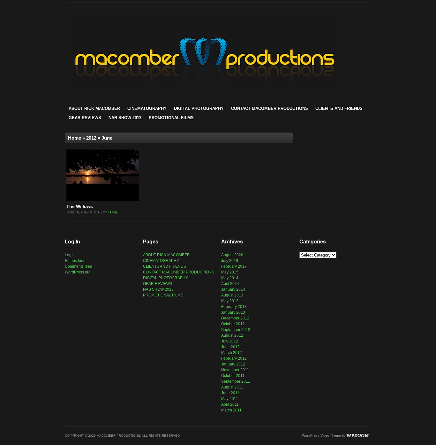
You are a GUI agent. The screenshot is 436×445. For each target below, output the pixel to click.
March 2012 (231, 352)
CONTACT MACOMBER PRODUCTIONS (269, 108)
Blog (113, 212)
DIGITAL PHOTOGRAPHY (199, 108)
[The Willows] (102, 199)
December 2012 (235, 318)
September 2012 (235, 329)
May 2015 (229, 272)
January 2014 (233, 289)
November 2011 (235, 370)
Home (74, 138)
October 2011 (232, 375)
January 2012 (233, 364)
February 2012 (234, 358)
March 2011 (231, 410)
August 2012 (232, 335)
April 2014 (230, 283)
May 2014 (229, 278)
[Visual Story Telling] (204, 93)
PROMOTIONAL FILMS (171, 117)
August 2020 (232, 255)
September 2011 (235, 381)
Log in (70, 255)
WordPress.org (78, 272)
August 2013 (232, 295)
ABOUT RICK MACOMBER (94, 108)
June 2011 (230, 393)
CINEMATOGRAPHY (147, 108)
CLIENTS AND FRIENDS (339, 108)
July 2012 (229, 341)
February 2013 (234, 306)
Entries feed (75, 260)
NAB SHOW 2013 (125, 117)
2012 (91, 138)
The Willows (79, 206)
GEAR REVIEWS (85, 117)
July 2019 (229, 260)
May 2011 (229, 398)
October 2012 (233, 324)
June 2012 (230, 347)
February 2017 (234, 266)
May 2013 (229, 301)
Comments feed (78, 266)
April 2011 (230, 404)
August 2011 (232, 387)
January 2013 (233, 312)
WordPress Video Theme (321, 435)
